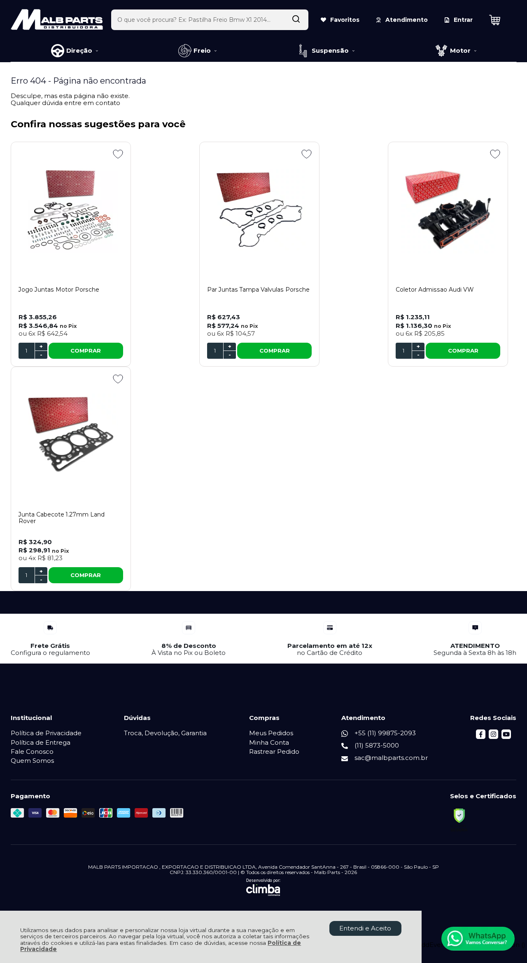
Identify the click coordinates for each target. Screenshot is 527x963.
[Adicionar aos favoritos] (118, 154)
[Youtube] (506, 737)
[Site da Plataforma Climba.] (263, 887)
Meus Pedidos (271, 733)
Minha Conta (269, 742)
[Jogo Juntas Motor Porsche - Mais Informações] (71, 210)
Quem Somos (32, 760)
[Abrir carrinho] (500, 19)
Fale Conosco (32, 751)
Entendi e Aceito (365, 928)
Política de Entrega (40, 742)
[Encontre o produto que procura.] (296, 19)
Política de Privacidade (46, 733)
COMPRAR (85, 350)
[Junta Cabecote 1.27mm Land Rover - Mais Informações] (71, 434)
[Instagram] (493, 737)
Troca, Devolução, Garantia (165, 733)
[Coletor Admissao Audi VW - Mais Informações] (448, 210)
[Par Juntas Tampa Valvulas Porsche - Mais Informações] (259, 210)
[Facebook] (480, 737)
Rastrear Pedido (274, 751)
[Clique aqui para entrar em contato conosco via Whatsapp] (478, 939)
